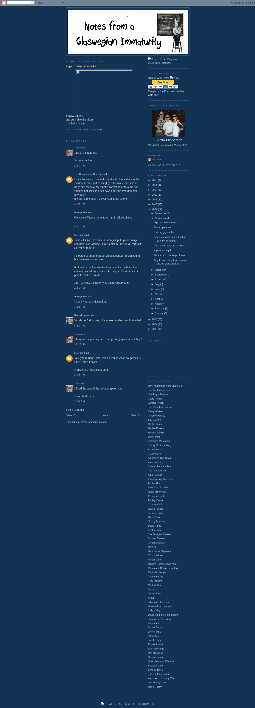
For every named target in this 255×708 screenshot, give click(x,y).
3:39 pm (79, 203)
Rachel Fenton (82, 315)
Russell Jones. (156, 508)
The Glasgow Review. (159, 534)
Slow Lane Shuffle (158, 487)
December (161, 213)
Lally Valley (154, 610)
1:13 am (79, 306)
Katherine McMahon (159, 441)
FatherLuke (154, 623)
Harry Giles (154, 517)
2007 (155, 324)
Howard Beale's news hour (162, 564)
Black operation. (163, 227)
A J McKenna (155, 449)
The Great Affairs (157, 470)
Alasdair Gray (155, 665)
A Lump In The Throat (160, 458)
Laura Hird (153, 589)
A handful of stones (158, 602)
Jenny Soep (154, 593)
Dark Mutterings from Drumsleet (165, 385)
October (159, 269)
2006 (155, 329)
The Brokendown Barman (88, 174)
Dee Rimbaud (155, 653)
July (157, 284)
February (160, 308)
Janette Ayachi (156, 402)
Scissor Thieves (157, 538)
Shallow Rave (155, 670)
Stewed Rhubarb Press (160, 466)
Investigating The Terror (161, 479)
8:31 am (79, 226)
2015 (155, 180)
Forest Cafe (154, 559)
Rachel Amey (155, 424)
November (161, 218)
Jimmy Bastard (156, 521)
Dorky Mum (154, 436)
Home (105, 415)
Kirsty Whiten (155, 411)
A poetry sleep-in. (163, 250)
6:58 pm (79, 325)
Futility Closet (155, 500)
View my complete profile (164, 165)
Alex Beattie (154, 462)
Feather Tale (154, 530)
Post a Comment (75, 409)
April (158, 298)
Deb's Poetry (155, 686)
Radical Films (155, 657)
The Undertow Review (160, 407)
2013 (155, 190)
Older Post (136, 415)
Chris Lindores (156, 555)
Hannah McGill (156, 432)
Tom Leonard (155, 580)
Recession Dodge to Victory (163, 568)
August (159, 279)
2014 (155, 185)
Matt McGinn (155, 585)
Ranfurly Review (157, 572)
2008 (155, 319)
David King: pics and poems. (163, 614)
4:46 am (79, 288)
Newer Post (72, 415)
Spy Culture (154, 419)
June (158, 289)
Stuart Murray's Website (161, 661)
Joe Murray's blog (157, 682)
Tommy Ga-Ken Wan (159, 619)
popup (151, 597)
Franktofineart (155, 644)
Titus (77, 147)
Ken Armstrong (156, 648)
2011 (155, 199)
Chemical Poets (156, 496)
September (161, 274)
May (157, 294)
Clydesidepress (156, 542)
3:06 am (79, 401)
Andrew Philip (155, 513)
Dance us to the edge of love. (170, 255)
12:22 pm (80, 344)
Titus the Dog (155, 576)
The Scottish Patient (159, 674)
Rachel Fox (154, 483)
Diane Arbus (154, 525)
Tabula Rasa (154, 640)
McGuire (78, 235)
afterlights (153, 636)
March (158, 303)
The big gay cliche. (164, 232)
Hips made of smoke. (165, 222)
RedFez (152, 547)
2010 (155, 204)
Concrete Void (155, 504)
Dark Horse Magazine (159, 551)
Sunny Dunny (155, 627)
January (159, 313)
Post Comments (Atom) (94, 422)
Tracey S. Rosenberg (159, 445)
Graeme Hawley (156, 415)
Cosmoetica (154, 453)
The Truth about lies (159, 390)
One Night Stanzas (158, 394)
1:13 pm (79, 165)
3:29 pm (79, 374)
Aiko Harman (155, 474)
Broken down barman (159, 606)
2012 (155, 194)
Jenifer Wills (154, 631)
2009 (155, 209)
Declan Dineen (156, 428)
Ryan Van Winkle (157, 491)
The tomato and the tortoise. (169, 245)
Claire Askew (155, 398)
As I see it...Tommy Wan (161, 678)
